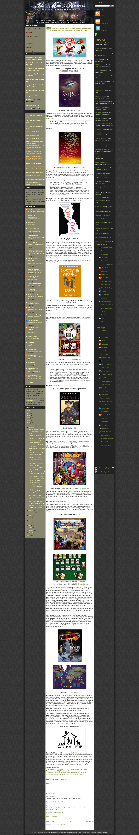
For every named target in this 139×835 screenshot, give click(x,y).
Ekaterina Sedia (105, 415)
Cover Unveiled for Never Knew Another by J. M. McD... (36, 459)
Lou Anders (98, 129)
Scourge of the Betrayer (102, 228)
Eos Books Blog (105, 284)
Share (48, 778)
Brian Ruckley (105, 391)
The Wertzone (32, 223)
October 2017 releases (33, 303)
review (48, 118)
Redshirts (98, 233)
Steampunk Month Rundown (34, 96)
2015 (28, 410)
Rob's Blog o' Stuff (33, 368)
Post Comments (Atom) (59, 824)
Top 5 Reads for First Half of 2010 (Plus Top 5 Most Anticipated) (66, 769)
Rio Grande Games (81, 584)
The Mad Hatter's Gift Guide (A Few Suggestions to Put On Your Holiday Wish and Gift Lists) (71, 29)
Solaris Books (105, 315)
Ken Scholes (99, 157)
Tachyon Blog (105, 278)
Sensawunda (31, 362)
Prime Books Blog (106, 288)
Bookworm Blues (33, 235)
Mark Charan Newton (101, 101)
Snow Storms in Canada (34, 285)
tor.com (103, 311)
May (29, 523)
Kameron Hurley (100, 107)
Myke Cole (98, 48)
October (30, 510)
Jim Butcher (104, 337)
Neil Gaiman (104, 347)
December (31, 425)
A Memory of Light (100, 206)
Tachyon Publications (107, 308)
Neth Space (31, 308)
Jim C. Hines (99, 59)
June (29, 520)
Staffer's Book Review (34, 283)
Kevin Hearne (105, 351)
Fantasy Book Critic (33, 228)
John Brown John (100, 54)
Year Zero (98, 219)
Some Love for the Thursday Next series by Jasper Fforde (65, 774)
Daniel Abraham (106, 398)
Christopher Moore (106, 374)
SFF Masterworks (33, 375)
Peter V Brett (105, 361)
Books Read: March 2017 (34, 316)
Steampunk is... (30, 99)
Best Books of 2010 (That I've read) (35, 139)
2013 (28, 415)
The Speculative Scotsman (35, 295)
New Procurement (31, 400)
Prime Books (105, 261)
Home (70, 821)
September (31, 513)
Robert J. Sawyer (106, 340)
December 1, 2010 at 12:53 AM (54, 812)
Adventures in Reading (34, 315)
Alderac (67, 620)
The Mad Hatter (49, 832)
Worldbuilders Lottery (77, 753)
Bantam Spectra (106, 301)
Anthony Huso (99, 118)
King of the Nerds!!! (33, 320)
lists (52, 783)
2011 (28, 420)
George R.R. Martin (106, 401)
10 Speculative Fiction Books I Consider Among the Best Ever (34, 183)
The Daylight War (100, 200)
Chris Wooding (105, 384)
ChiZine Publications (107, 264)
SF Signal (30, 382)
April (29, 525)
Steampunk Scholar (33, 276)
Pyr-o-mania (104, 267)
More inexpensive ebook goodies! (36, 211)
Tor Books (104, 298)
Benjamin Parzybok (101, 144)
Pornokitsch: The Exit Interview (35, 290)
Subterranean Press (107, 305)
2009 (28, 535)
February (30, 530)
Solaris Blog (104, 274)
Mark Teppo (104, 418)
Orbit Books (104, 254)
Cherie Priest (99, 162)
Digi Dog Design (68, 832)
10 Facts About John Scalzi (33, 176)
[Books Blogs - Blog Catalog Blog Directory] (103, 468)
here (108, 67)
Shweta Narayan (106, 432)
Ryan (47, 806)
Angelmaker (99, 241)
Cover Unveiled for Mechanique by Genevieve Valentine (37, 491)
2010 (28, 423)
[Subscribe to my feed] (97, 16)
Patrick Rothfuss (106, 364)
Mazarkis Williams (100, 81)
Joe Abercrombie (106, 445)
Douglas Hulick (99, 96)
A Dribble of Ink (32, 342)
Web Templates (103, 832)
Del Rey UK (104, 271)
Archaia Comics (84, 488)
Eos (102, 321)
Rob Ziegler (98, 87)
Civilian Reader (32, 349)
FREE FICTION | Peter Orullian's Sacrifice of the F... (36, 497)
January (30, 532)
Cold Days (98, 215)
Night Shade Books (106, 281)
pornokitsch (31, 289)
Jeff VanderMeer (106, 371)
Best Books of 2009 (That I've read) (35, 172)
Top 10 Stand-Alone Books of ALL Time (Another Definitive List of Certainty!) (36, 263)
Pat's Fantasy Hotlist (34, 210)
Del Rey (103, 291)
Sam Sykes (98, 138)
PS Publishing (105, 294)
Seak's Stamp (32, 355)
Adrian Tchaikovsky (107, 381)
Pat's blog (66, 763)
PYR (102, 318)
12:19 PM (67, 779)
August (30, 515)
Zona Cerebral (86, 832)
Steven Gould (99, 90)
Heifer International (56, 759)
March (30, 527)
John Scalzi (104, 330)
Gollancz (103, 251)
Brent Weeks (99, 112)
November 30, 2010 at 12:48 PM (55, 802)
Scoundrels (98, 211)
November (31, 427)
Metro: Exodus (31, 224)
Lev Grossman (99, 168)
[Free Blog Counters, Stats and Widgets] (96, 470)
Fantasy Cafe (31, 215)
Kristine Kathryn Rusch (102, 149)
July (29, 518)
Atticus (97, 192)
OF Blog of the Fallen (34, 243)
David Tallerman (100, 76)
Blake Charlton (105, 405)
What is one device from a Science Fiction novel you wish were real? (34, 107)
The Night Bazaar (106, 442)
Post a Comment (51, 816)
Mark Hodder (105, 428)
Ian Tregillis (98, 133)
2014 (28, 413)
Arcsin (97, 832)
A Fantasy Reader (33, 302)
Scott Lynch (104, 425)
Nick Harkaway (99, 65)
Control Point (99, 237)
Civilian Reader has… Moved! (35, 351)
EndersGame (81, 581)
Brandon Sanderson (101, 124)
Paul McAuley (105, 344)
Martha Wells (99, 70)
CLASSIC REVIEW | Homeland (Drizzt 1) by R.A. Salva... (36, 444)
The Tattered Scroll (33, 269)
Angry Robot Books (107, 247)
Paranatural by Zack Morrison (35, 364)
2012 (28, 418)
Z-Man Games (74, 692)
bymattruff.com (105, 357)
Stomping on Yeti (32, 336)
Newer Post (50, 821)
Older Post (89, 821)
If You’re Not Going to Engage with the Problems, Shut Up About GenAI (36, 253)
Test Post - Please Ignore (34, 338)
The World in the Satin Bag (35, 250)
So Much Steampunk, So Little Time (35, 179)
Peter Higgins (99, 43)
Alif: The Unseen (100, 222)
